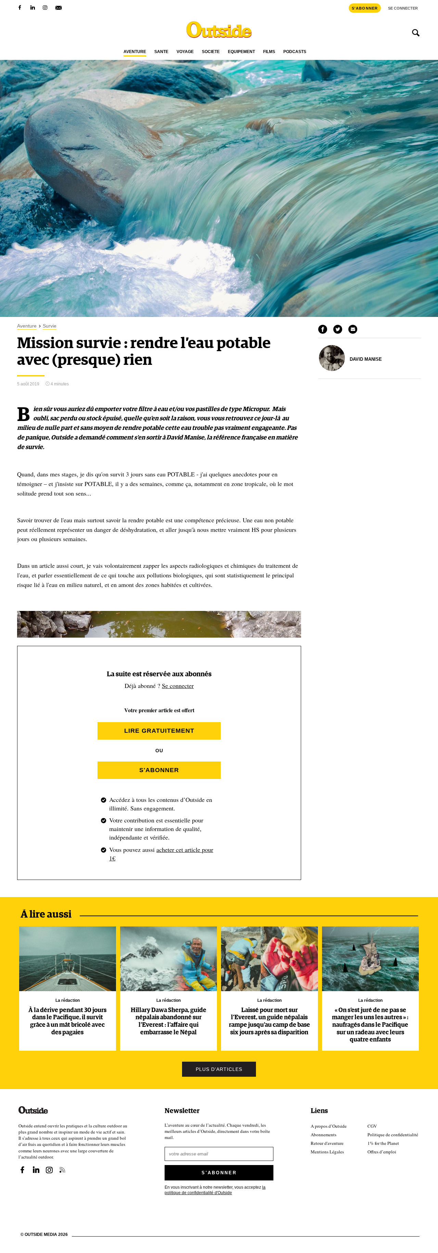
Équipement (241, 52)
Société (211, 52)
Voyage (185, 52)
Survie (49, 326)
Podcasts (294, 52)
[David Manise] (332, 369)
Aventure (135, 52)
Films (269, 52)
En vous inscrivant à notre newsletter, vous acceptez (215, 1189)
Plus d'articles (219, 1069)
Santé (161, 52)
